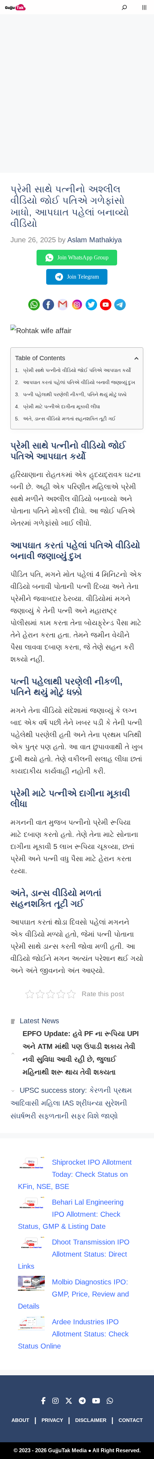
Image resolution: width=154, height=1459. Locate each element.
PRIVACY (52, 1420)
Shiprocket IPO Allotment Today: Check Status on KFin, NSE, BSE (75, 1174)
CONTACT (131, 1420)
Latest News (39, 1021)
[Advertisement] (77, 90)
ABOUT (20, 1420)
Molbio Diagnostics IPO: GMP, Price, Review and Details (73, 1294)
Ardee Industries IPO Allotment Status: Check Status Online (73, 1334)
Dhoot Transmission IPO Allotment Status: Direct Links (74, 1254)
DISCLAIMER (90, 1420)
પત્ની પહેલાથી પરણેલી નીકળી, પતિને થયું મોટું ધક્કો (75, 394)
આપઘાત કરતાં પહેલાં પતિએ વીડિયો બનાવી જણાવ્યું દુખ (79, 382)
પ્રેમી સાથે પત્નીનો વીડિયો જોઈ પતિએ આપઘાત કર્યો (77, 370)
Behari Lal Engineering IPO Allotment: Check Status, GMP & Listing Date (71, 1214)
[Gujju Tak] (16, 7)
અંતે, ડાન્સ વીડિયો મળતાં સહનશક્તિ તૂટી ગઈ (69, 418)
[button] (124, 7)
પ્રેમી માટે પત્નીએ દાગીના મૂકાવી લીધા (61, 406)
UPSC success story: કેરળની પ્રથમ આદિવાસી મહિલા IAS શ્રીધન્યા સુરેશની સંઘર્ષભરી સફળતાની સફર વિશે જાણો (71, 1103)
